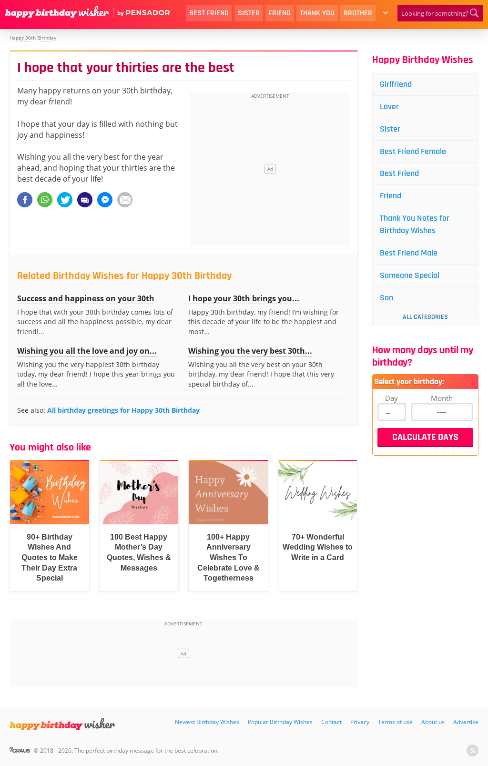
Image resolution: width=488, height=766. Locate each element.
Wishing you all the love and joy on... (87, 351)
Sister (249, 13)
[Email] (124, 199)
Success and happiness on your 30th (85, 298)
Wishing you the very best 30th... (250, 351)
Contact (331, 722)
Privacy (359, 722)
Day (391, 398)
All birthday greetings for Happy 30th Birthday (123, 410)
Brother (358, 13)
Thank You (317, 13)
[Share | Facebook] (24, 199)
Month (442, 398)
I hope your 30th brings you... (243, 298)
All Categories (425, 317)
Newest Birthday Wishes (207, 722)
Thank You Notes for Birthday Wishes (414, 224)
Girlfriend (396, 84)
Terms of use (395, 722)
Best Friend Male (408, 252)
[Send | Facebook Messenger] (104, 199)
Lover (389, 106)
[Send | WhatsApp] (44, 199)
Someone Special (409, 275)
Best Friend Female (413, 151)
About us (433, 722)
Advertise (465, 722)
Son (386, 297)
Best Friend (209, 13)
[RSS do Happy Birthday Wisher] (472, 750)
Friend (280, 13)
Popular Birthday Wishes (280, 722)
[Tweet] (64, 199)
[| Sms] (84, 199)
